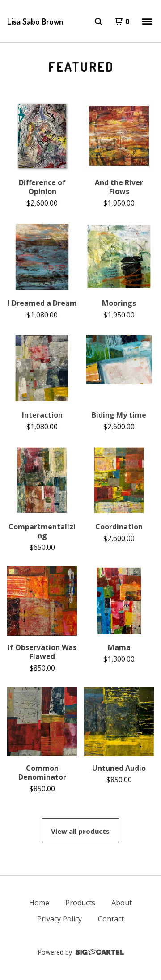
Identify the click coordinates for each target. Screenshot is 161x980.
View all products (80, 831)
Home (39, 903)
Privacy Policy (59, 919)
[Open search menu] (98, 21)
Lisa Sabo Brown (35, 21)
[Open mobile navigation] (147, 21)
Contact (111, 919)
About (121, 903)
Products (80, 903)
